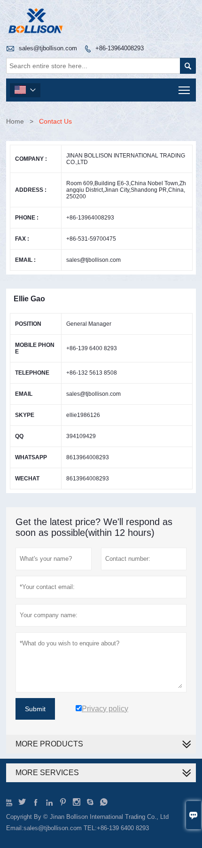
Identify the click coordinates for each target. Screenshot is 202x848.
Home (15, 121)
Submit (35, 709)
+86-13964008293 (119, 48)
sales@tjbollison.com (48, 48)
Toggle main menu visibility (184, 90)
